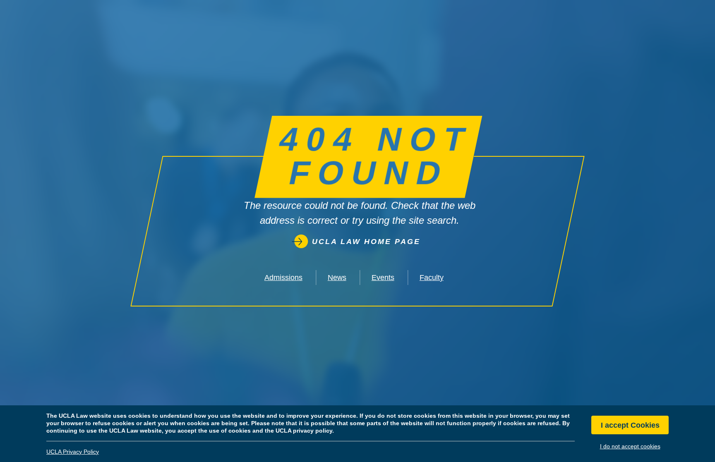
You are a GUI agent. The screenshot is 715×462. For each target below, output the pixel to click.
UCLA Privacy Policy (72, 451)
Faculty (432, 277)
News (337, 277)
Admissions (283, 277)
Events (383, 277)
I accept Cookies (630, 425)
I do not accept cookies (630, 446)
